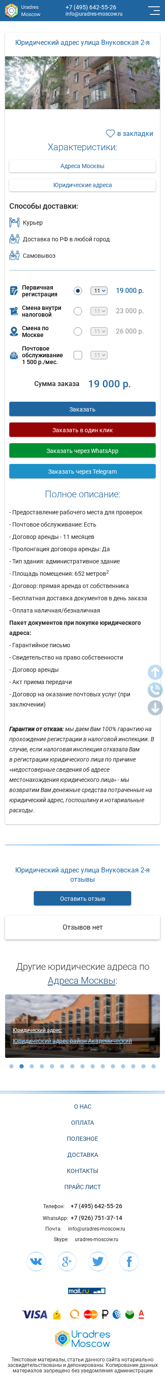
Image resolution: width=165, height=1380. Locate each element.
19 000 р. (130, 290)
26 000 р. (130, 331)
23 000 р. (130, 311)
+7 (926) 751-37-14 (96, 1217)
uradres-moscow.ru (96, 1239)
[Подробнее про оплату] (35, 1314)
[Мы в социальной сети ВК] (36, 1261)
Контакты (82, 1170)
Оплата (82, 1122)
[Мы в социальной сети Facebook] (129, 1261)
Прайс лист (82, 1187)
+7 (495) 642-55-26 (91, 7)
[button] (11, 1066)
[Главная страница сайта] (82, 1338)
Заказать (82, 409)
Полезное (82, 1138)
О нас (82, 1106)
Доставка (82, 1154)
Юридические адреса (82, 185)
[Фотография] (82, 101)
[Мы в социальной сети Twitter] (98, 1261)
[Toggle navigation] (153, 10)
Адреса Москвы (82, 166)
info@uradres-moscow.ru (94, 14)
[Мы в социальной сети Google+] (67, 1261)
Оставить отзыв (82, 898)
